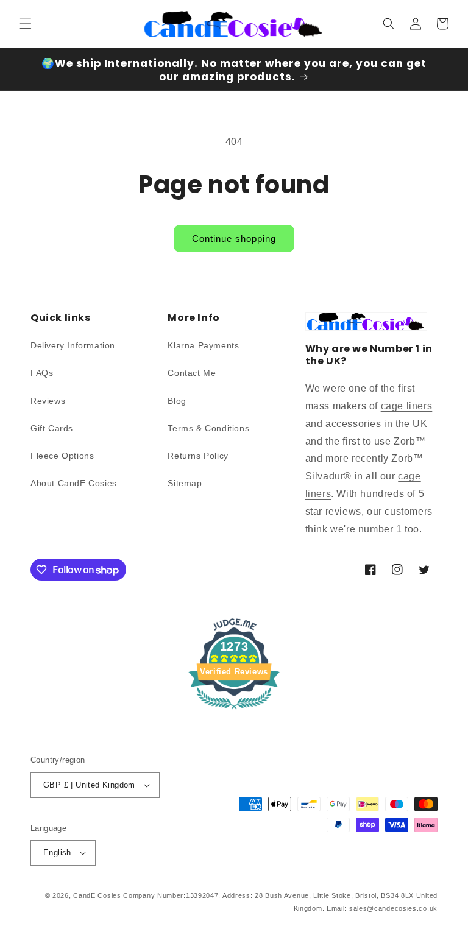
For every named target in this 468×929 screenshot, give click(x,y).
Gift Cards (51, 428)
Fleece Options (62, 456)
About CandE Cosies (73, 483)
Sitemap (185, 483)
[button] (25, 23)
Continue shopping (234, 238)
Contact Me (192, 373)
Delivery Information (72, 345)
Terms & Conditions (208, 428)
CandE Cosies (97, 895)
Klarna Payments (203, 345)
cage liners (407, 406)
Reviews (47, 401)
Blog (177, 401)
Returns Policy (198, 456)
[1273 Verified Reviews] (234, 711)
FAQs (41, 373)
